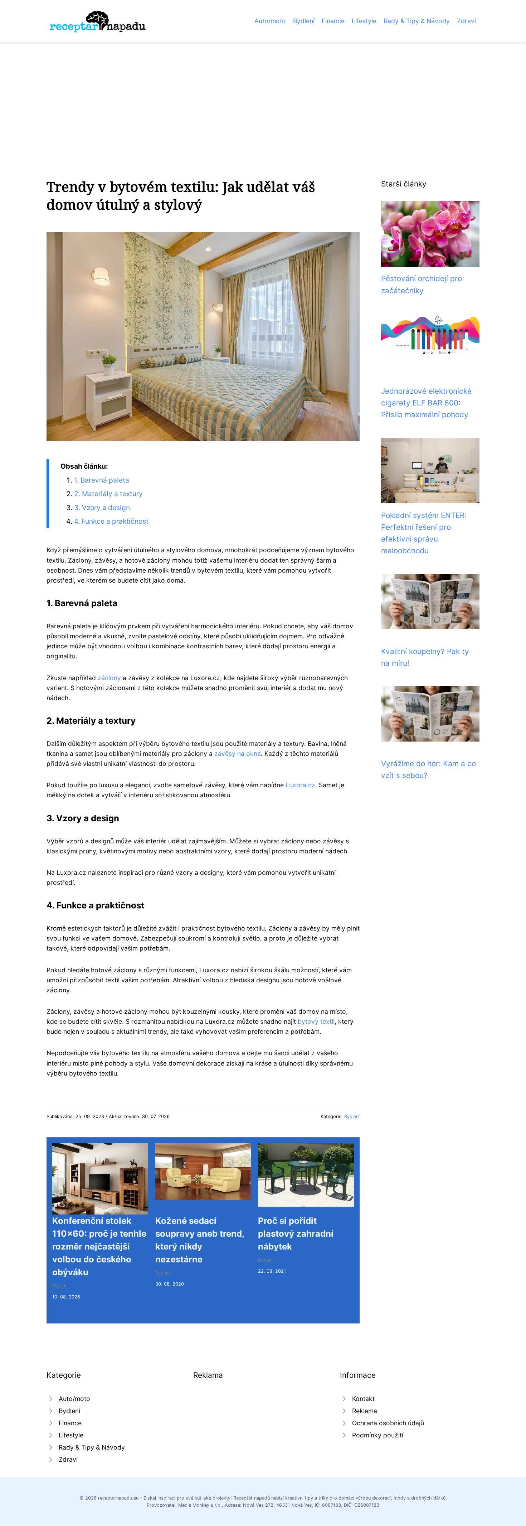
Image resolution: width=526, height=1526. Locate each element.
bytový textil (316, 1021)
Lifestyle (364, 21)
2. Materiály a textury (108, 493)
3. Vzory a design (102, 507)
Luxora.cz (300, 785)
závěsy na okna (237, 753)
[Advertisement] (263, 96)
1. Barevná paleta (101, 480)
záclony (109, 678)
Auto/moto (270, 21)
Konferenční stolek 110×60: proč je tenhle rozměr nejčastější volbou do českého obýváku (99, 1246)
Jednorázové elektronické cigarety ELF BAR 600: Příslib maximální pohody (426, 403)
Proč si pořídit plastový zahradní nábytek (295, 1234)
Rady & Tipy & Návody (417, 21)
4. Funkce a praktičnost (111, 521)
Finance (333, 21)
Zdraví (466, 21)
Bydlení (304, 21)
